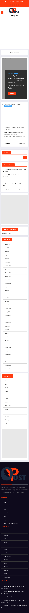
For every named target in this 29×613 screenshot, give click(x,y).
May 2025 (7, 297)
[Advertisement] (14, 33)
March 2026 (7, 262)
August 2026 (7, 244)
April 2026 (7, 258)
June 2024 (7, 333)
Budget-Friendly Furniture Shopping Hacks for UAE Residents (13, 133)
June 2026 (7, 251)
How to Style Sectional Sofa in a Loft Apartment (16, 77)
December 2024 (8, 315)
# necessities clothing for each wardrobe (12, 180)
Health (6, 402)
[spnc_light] (27, 12)
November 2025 (8, 276)
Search (6, 152)
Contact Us (6, 513)
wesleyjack (11, 80)
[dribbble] (14, 5)
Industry (6, 409)
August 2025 (7, 287)
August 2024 (7, 326)
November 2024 (8, 319)
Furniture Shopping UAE (18, 127)
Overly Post (14, 15)
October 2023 (7, 361)
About (5, 506)
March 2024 (7, 344)
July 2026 (7, 247)
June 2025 (7, 294)
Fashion (6, 391)
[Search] (24, 12)
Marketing (7, 416)
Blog (5, 509)
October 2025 (7, 280)
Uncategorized (7, 427)
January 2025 (7, 311)
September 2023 (8, 365)
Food (6, 395)
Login (5, 516)
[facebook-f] (10, 5)
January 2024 (7, 351)
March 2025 (7, 304)
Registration (6, 520)
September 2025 (8, 283)
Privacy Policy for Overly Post (11, 523)
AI (5, 380)
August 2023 (7, 368)
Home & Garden (10, 73)
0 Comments (7, 129)
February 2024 (8, 347)
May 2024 (7, 336)
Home (5, 502)
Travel (6, 423)
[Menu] (2, 12)
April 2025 (7, 301)
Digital (6, 387)
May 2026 (7, 255)
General (6, 398)
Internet (6, 412)
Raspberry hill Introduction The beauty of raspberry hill (15, 189)
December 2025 (8, 272)
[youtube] (18, 5)
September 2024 (8, 322)
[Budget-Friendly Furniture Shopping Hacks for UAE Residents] (11, 104)
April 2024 (7, 340)
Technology (7, 419)
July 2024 (7, 329)
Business (6, 384)
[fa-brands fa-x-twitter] (12, 5)
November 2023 (8, 358)
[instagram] (16, 5)
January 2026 (7, 269)
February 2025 (8, 308)
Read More (12, 93)
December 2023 (8, 354)
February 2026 (8, 265)
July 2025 (7, 290)
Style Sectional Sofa (11, 82)
